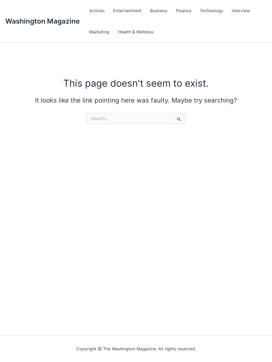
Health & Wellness (136, 31)
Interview (241, 10)
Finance (183, 10)
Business (158, 10)
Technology (211, 10)
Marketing (99, 31)
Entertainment (127, 10)
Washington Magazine (42, 21)
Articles (97, 10)
